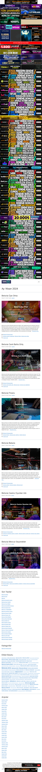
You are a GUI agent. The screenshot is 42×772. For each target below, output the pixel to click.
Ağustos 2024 (5, 720)
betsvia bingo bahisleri (34, 659)
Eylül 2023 (4, 740)
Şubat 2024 (4, 731)
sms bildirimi (38, 689)
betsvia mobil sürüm (37, 673)
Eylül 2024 (4, 718)
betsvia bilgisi (29, 659)
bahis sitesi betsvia (11, 657)
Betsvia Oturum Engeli (6, 613)
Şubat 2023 (4, 754)
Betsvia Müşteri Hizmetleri (25, 674)
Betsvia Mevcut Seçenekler (14, 542)
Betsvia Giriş (4, 596)
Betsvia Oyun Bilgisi (6, 604)
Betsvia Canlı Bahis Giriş (12, 344)
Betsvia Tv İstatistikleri (6, 609)
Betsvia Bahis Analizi (6, 622)
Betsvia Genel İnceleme (7, 628)
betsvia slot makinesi (5, 679)
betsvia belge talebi (22, 659)
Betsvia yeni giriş (34, 684)
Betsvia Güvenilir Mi (5, 669)
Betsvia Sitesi (18, 336)
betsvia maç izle (5, 673)
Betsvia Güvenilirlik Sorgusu (8, 605)
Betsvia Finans (8, 393)
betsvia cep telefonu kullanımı (16, 583)
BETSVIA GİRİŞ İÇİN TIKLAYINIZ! (21, 42)
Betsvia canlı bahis (6, 662)
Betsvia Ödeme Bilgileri (7, 633)
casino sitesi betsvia (33, 687)
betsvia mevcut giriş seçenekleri (22, 673)
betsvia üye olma (25, 336)
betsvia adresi (6, 485)
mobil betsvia (32, 689)
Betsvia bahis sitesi (13, 659)
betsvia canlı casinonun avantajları (33, 662)
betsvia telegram (5, 681)
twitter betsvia (22, 434)
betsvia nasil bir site (7, 676)
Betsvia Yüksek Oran (6, 626)
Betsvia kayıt (17, 384)
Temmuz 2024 (5, 722)
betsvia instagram (29, 669)
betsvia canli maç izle (21, 660)
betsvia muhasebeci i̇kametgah (15, 674)
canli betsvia (26, 687)
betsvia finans (6, 434)
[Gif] (21, 117)
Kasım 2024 (4, 714)
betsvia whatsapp (5, 684)
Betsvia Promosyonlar (8, 334)
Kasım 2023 (4, 737)
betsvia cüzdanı (25, 664)
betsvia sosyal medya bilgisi (20, 679)
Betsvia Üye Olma (10, 295)
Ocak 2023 (4, 755)
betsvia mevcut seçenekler (29, 583)
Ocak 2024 (4, 733)
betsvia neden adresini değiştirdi (16, 676)
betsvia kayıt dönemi (26, 671)
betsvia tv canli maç (21, 681)
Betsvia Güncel (23, 668)
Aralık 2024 (4, 713)
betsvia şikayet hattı (13, 687)
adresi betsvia (4, 657)
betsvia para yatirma (14, 434)
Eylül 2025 (4, 703)
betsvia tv (13, 681)
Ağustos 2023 (5, 742)
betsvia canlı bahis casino (15, 662)
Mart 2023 (4, 752)
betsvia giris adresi (25, 665)
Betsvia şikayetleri (20, 687)
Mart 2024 (4, 729)
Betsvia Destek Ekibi (6, 624)
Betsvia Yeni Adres (18, 684)
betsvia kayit (12, 671)
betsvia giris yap (34, 665)
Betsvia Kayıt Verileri (6, 602)
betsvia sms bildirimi (12, 679)
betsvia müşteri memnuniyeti (34, 674)
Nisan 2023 (4, 750)
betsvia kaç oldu (33, 671)
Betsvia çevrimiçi (5, 685)
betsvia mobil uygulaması (6, 674)
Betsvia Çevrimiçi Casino (7, 611)
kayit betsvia (25, 689)
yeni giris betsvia (28, 690)
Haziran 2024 (5, 724)
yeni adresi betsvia (13, 690)
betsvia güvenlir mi (20, 669)
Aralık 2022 (4, 757)
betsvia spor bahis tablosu (28, 679)
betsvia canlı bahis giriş (8, 384)
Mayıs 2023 (4, 748)
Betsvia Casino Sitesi (7, 664)
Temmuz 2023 (5, 744)
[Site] (21, 72)
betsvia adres (19, 657)
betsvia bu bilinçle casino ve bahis (10, 533)
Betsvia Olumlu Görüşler (7, 637)
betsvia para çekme (6, 677)
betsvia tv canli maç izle (31, 681)
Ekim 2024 (4, 716)
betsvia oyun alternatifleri (25, 676)
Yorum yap (5, 337)
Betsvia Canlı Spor (6, 635)
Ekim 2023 (4, 739)
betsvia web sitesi (30, 682)
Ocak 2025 (4, 711)
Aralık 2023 (4, 735)
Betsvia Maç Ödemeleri (7, 618)
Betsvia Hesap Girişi (6, 607)
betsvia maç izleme (35, 533)
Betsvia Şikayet (6, 687)
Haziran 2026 (5, 700)
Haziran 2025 (5, 705)
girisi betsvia (9, 689)
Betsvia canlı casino (23, 662)
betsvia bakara (13, 485)
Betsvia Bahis (6, 583)
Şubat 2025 (4, 709)
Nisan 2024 (4, 727)
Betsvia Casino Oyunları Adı (14, 493)
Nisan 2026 (4, 701)
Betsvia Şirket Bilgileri (6, 617)
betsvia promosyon (15, 677)
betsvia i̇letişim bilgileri (6, 671)
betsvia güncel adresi (33, 668)
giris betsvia (4, 689)
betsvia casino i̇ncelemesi (8, 336)
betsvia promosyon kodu (25, 677)
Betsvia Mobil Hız (5, 620)
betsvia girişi (15, 668)
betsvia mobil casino (31, 673)
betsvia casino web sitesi (17, 664)
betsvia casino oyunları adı (24, 533)
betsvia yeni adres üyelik (25, 684)
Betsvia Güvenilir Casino (7, 600)
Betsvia (3, 598)
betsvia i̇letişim (37, 669)
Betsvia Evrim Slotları (6, 631)
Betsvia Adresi (5, 594)
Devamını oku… (35, 331)
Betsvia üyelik (18, 685)
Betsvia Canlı (29, 660)
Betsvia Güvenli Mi (12, 669)
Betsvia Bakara (8, 443)
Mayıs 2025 (4, 707)
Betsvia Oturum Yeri (6, 615)
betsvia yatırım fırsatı (12, 684)
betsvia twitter (5, 682)
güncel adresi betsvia (16, 689)
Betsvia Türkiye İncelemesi (7, 630)
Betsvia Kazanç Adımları (7, 639)
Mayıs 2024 (4, 726)
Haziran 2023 (5, 746)
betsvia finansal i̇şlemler (32, 664)
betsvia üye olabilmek (25, 384)
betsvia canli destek (11, 660)
